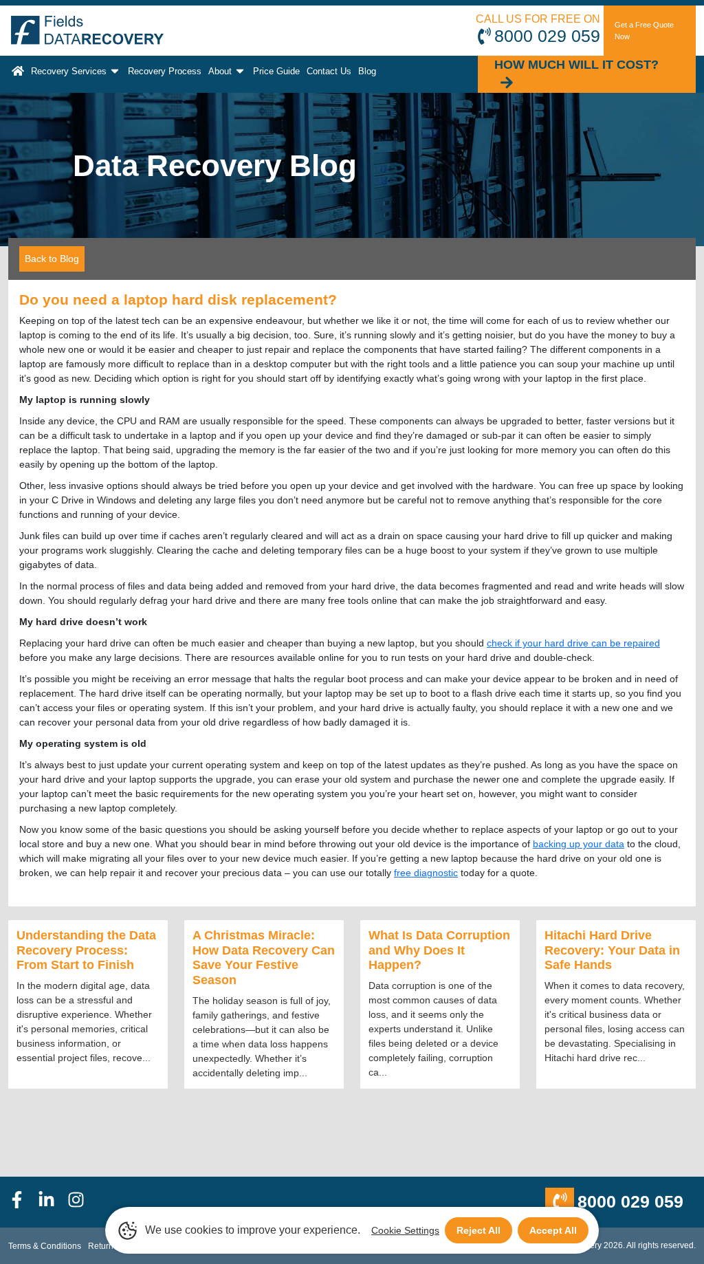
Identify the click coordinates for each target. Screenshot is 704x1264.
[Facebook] (23, 1201)
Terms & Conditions (44, 1246)
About (220, 71)
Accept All (553, 1230)
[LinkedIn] (52, 1201)
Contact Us (329, 71)
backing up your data (578, 843)
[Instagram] (82, 1201)
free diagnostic (426, 872)
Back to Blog (52, 258)
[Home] (18, 71)
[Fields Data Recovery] (87, 30)
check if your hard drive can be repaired (573, 643)
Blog (367, 71)
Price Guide (276, 71)
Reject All (478, 1230)
